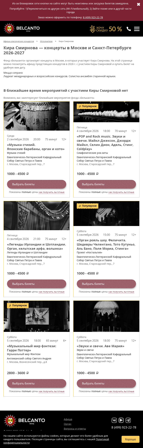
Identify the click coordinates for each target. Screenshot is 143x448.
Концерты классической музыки (21, 28)
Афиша (68, 419)
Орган (67, 424)
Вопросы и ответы (75, 428)
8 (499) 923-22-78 (93, 17)
